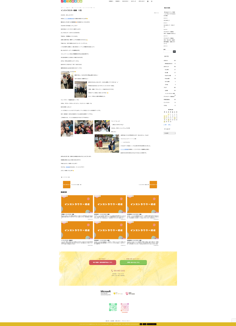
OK (141, 324)
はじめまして (167, 20)
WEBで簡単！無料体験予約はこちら (102, 261)
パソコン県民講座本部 (69, 18)
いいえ (144, 324)
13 (164, 117)
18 (174, 117)
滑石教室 (68, 167)
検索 (164, 49)
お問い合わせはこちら (133, 261)
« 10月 (164, 124)
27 (164, 121)
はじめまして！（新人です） (169, 26)
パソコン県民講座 (124, 149)
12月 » (169, 124)
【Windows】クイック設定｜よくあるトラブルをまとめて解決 (170, 14)
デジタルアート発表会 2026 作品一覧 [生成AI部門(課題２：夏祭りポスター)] (169, 41)
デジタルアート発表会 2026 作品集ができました (170, 32)
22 (168, 119)
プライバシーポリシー (152, 324)
